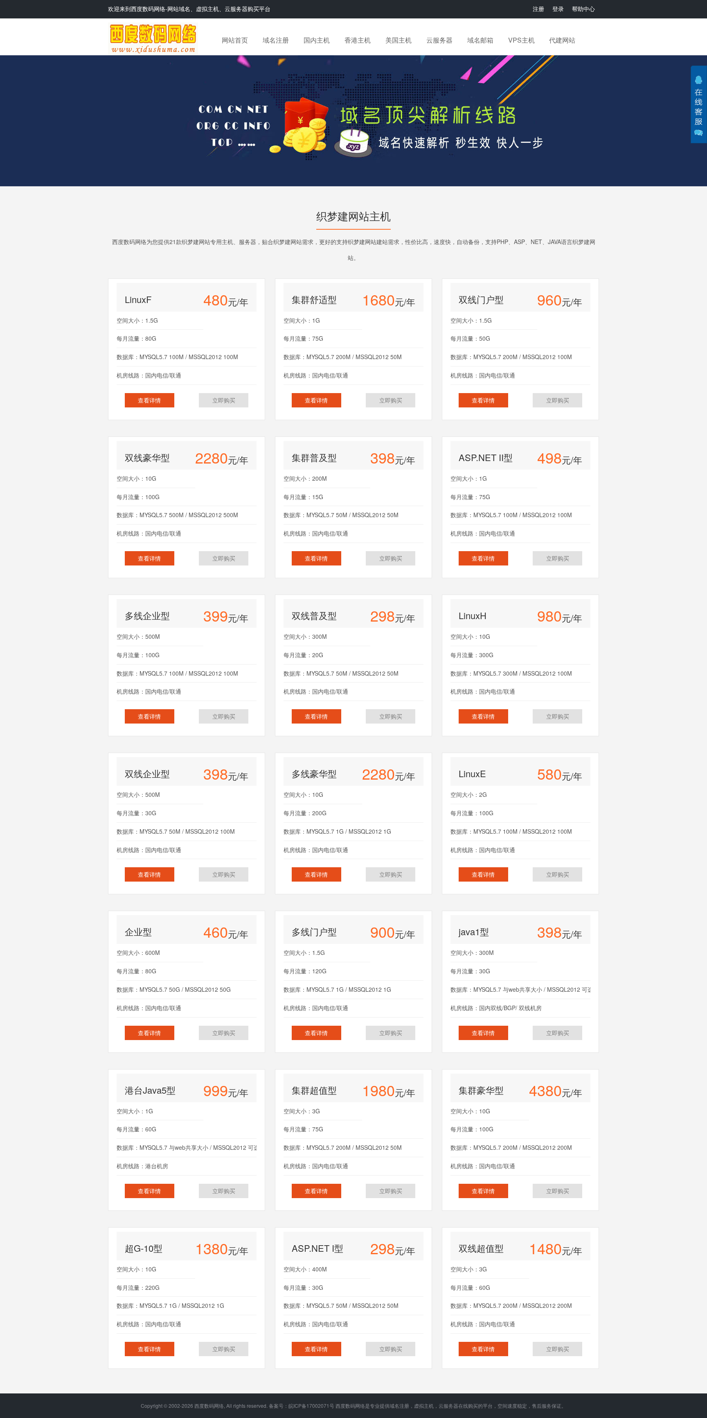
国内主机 (317, 40)
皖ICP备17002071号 (311, 1405)
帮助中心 (583, 9)
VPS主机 (521, 40)
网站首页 (235, 40)
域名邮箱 (480, 40)
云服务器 (439, 40)
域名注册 (276, 40)
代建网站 (562, 40)
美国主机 (398, 40)
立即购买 (223, 400)
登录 (558, 9)
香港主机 (357, 40)
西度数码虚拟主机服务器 (154, 39)
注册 (538, 9)
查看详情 (149, 400)
